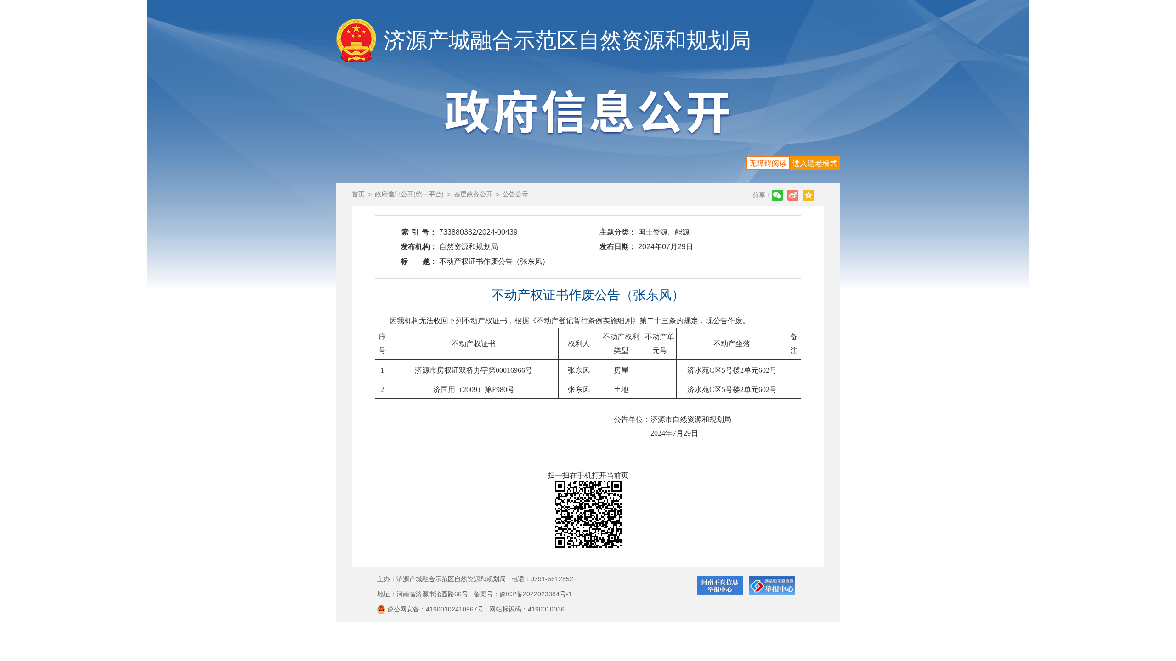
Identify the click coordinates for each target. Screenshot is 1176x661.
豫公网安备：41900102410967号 (436, 609)
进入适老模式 (814, 163)
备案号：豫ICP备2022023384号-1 (523, 594)
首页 (358, 194)
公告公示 (515, 194)
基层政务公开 (473, 194)
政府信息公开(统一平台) (409, 194)
